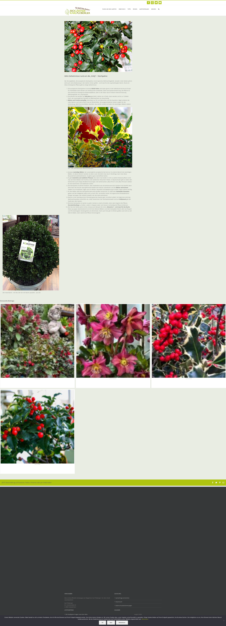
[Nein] (224, 620)
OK (102, 622)
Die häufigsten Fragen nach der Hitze (76, 614)
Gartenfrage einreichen (122, 598)
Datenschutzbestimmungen (123, 605)
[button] (158, 9)
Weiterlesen (145, 619)
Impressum (118, 602)
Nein (111, 622)
